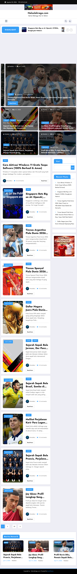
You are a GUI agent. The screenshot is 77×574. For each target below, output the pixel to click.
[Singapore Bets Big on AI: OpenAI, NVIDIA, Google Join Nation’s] (13, 203)
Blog (5, 160)
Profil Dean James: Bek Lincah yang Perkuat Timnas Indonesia (37, 556)
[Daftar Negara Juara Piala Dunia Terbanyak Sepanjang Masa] (13, 317)
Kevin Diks (55, 147)
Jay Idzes (54, 123)
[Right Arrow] (71, 30)
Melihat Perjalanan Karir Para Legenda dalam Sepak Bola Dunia (37, 421)
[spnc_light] (70, 21)
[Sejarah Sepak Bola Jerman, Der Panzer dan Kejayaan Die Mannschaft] (19, 119)
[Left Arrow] (67, 30)
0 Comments (20, 181)
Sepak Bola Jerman (12, 123)
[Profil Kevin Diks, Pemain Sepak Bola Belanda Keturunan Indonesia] (57, 143)
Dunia (6, 120)
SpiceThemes (50, 571)
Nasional (45, 123)
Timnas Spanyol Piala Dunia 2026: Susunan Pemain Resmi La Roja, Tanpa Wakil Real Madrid (36, 270)
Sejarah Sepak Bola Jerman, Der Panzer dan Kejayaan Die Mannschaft (18, 127)
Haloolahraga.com (38, 13)
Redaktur (7, 110)
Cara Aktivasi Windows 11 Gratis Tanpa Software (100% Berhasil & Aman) (25, 166)
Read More (15, 103)
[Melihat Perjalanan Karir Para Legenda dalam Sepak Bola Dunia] (13, 429)
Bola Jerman (22, 120)
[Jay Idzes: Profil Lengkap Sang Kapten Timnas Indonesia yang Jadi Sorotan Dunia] (57, 119)
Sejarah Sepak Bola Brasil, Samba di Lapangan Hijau (37, 385)
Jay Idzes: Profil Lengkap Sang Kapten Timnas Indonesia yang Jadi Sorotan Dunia (57, 127)
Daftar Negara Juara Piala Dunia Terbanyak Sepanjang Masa (35, 308)
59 (14, 526)
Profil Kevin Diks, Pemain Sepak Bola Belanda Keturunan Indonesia (55, 151)
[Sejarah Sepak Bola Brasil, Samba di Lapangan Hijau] (13, 393)
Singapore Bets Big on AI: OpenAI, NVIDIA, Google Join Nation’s (34, 29)
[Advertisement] (38, 49)
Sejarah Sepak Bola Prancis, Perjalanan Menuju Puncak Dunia (18, 151)
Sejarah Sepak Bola (23, 145)
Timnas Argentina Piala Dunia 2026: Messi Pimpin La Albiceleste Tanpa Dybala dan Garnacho (36, 231)
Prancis (15, 145)
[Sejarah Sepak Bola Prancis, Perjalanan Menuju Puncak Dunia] (19, 143)
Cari (58, 161)
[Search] (66, 21)
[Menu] (6, 21)
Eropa (13, 120)
